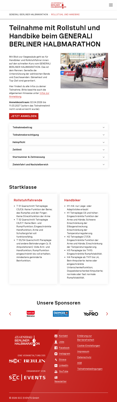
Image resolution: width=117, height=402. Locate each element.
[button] (10, 314)
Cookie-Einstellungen (88, 345)
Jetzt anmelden (24, 116)
